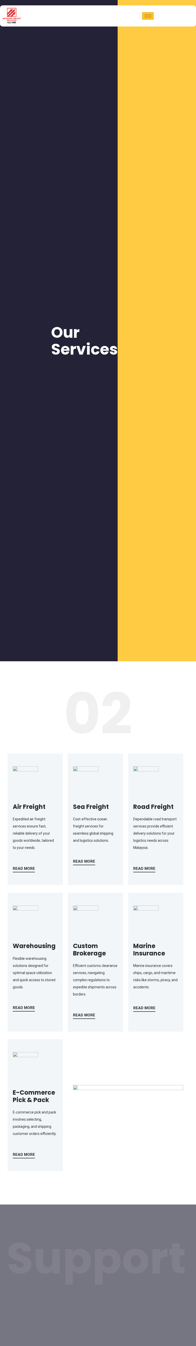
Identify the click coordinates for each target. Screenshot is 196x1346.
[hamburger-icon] (148, 16)
